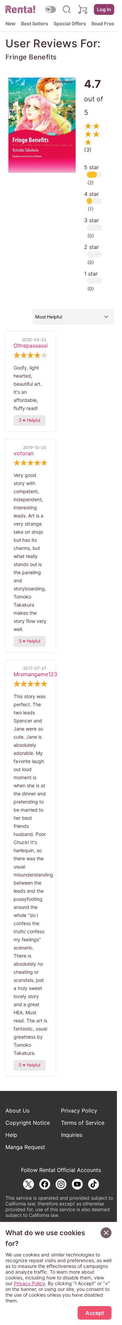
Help (11, 1134)
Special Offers (70, 23)
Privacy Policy (79, 1110)
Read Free (103, 23)
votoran (24, 453)
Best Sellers (34, 23)
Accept (94, 1312)
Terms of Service (82, 1122)
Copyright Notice (27, 1122)
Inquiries (71, 1134)
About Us (17, 1110)
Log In (104, 9)
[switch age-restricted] (50, 9)
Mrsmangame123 (35, 674)
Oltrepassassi (31, 345)
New (10, 23)
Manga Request (25, 1147)
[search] (66, 9)
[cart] (83, 9)
